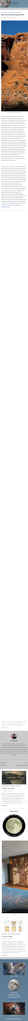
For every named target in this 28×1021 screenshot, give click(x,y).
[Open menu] (26, 4)
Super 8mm (19, 724)
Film (10, 721)
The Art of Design (7, 936)
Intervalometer (16, 721)
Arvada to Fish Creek (8, 788)
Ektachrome (4, 721)
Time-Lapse (18, 12)
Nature (3, 724)
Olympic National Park (22, 764)
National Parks (11, 12)
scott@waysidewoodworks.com (14, 999)
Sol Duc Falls (3, 764)
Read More (5, 805)
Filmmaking (4, 12)
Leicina (23, 721)
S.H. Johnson (14, 741)
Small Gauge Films (11, 724)
